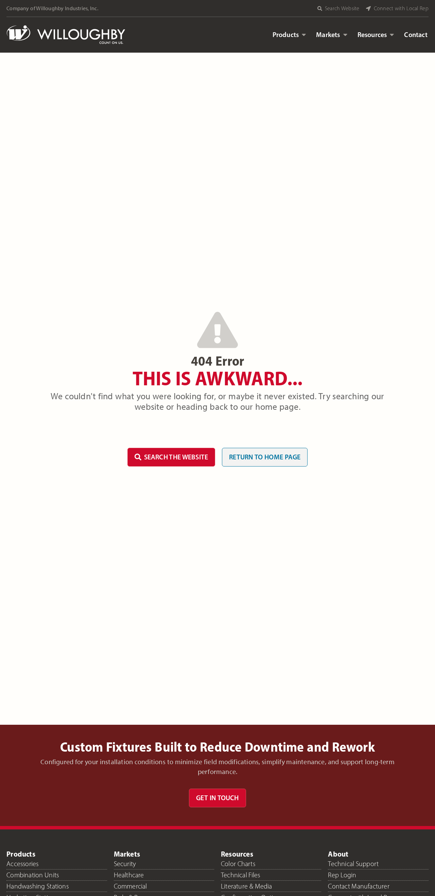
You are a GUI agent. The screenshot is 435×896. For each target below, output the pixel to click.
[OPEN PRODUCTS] (303, 34)
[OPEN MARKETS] (345, 34)
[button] (341, 8)
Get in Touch (217, 798)
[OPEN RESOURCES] (391, 34)
